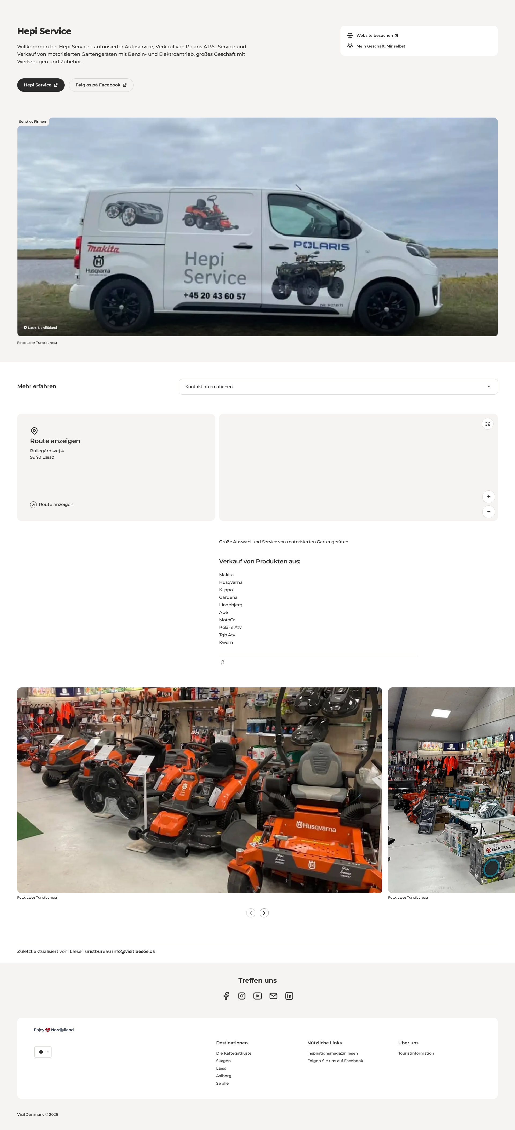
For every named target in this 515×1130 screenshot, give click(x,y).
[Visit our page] (242, 996)
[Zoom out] (488, 511)
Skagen (223, 1060)
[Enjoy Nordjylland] (53, 1029)
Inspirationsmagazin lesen (332, 1053)
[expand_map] (488, 424)
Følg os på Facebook (98, 85)
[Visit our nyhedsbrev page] (273, 996)
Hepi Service (38, 85)
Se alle (222, 1083)
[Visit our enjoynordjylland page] (226, 996)
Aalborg (223, 1075)
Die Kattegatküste (234, 1053)
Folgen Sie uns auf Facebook (335, 1060)
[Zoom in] (488, 496)
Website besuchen (374, 35)
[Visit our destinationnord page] (289, 996)
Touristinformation (416, 1053)
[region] (358, 467)
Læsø (221, 1068)
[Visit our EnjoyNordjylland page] (257, 996)
